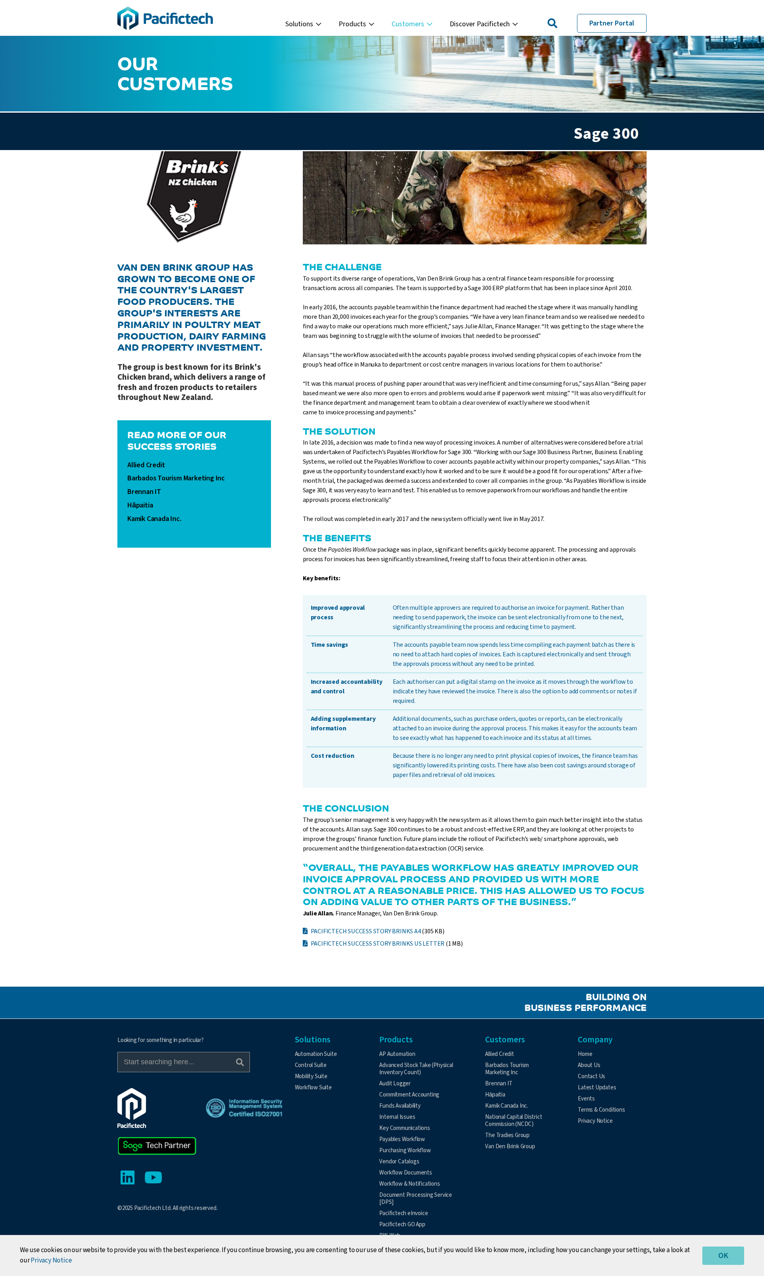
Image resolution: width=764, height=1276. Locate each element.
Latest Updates (597, 1087)
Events (586, 1099)
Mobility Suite (311, 1076)
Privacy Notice (595, 1121)
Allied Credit (146, 465)
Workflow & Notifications (409, 1184)
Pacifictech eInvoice (403, 1213)
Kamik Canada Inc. (154, 519)
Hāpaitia (140, 505)
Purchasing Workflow (405, 1150)
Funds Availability (399, 1106)
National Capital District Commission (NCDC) (513, 1120)
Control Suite (311, 1065)
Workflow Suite (313, 1087)
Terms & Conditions (601, 1110)
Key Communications (404, 1128)
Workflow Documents (405, 1173)
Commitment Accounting (409, 1095)
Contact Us (591, 1076)
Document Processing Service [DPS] (415, 1198)
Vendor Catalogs (399, 1161)
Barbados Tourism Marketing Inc (176, 478)
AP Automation (397, 1054)
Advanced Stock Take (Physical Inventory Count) (416, 1069)
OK (723, 1255)
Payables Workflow (402, 1139)
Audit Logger (395, 1083)
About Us (589, 1065)
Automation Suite (316, 1054)
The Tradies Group (507, 1135)
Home (585, 1054)
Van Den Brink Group (510, 1146)
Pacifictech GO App (402, 1224)
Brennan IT (144, 492)
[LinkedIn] (127, 1178)
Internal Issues (397, 1117)
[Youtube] (153, 1178)
